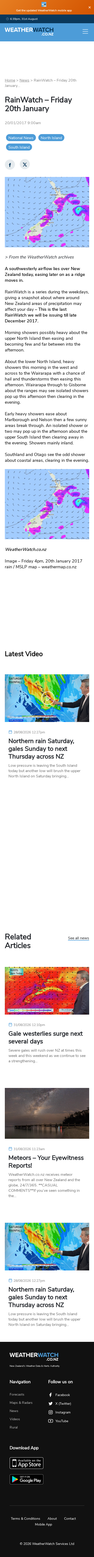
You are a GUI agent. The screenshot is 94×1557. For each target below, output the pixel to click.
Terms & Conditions (25, 1518)
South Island (19, 147)
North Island (51, 138)
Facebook (62, 1395)
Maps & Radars (21, 1402)
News (24, 80)
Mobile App (43, 1524)
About (52, 1518)
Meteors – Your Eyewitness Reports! (46, 1162)
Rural (14, 1427)
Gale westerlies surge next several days (45, 1037)
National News (21, 138)
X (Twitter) (63, 1403)
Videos (15, 1419)
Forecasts (17, 1394)
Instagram (63, 1412)
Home (10, 80)
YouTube (61, 1421)
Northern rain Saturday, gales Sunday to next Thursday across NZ (41, 748)
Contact (70, 1518)
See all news (78, 938)
